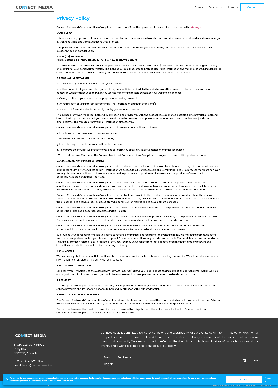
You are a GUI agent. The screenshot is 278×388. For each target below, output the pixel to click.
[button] (7, 379)
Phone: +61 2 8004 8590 (28, 360)
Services (213, 7)
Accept (244, 379)
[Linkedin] (244, 361)
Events (199, 7)
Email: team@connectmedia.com (35, 365)
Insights (233, 7)
